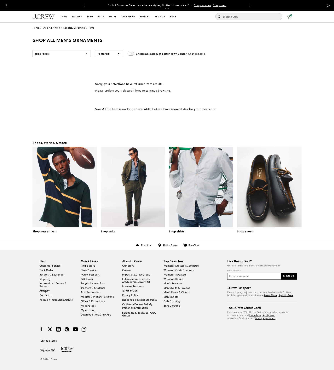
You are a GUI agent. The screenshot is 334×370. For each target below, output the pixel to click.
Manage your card (265, 318)
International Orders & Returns (52, 285)
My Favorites (88, 305)
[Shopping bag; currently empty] (299, 16)
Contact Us (46, 295)
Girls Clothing (172, 301)
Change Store (196, 53)
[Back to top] (327, 363)
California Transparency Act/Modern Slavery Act (136, 280)
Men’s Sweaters (173, 283)
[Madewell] (47, 350)
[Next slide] (250, 5)
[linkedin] (58, 329)
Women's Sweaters (175, 274)
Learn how (255, 315)
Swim (112, 16)
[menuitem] (64, 16)
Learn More (270, 295)
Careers (126, 270)
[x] (50, 329)
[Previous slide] (84, 5)
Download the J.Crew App (96, 314)
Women (77, 16)
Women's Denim (173, 279)
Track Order (46, 270)
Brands (159, 16)
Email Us (146, 245)
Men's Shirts (171, 297)
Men (90, 16)
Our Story (128, 265)
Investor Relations (133, 286)
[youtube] (75, 329)
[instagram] (84, 329)
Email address (234, 271)
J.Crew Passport (90, 274)
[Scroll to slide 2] (168, 8)
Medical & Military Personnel (98, 297)
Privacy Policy (130, 295)
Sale (173, 16)
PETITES (145, 16)
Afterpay (44, 291)
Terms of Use (129, 291)
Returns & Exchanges (52, 274)
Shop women (202, 5)
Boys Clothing (172, 305)
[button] (289, 16)
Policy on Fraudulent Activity (56, 299)
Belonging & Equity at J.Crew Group (139, 314)
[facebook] (41, 329)
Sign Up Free (286, 295)
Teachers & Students (93, 288)
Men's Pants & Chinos (177, 292)
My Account (88, 310)
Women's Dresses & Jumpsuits (181, 265)
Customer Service (49, 265)
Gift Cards (87, 279)
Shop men (219, 5)
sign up (289, 276)
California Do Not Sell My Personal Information (137, 306)
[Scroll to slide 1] (165, 8)
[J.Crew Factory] (68, 350)
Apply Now (268, 315)
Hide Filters (42, 53)
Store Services (89, 270)
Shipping (44, 279)
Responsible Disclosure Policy (139, 299)
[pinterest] (67, 329)
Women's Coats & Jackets (179, 270)
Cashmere (128, 16)
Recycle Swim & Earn (93, 283)
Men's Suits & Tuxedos (177, 288)
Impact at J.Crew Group (136, 274)
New (64, 16)
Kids (101, 16)
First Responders (91, 292)
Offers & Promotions (93, 301)
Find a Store (170, 245)
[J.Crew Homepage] (43, 16)
